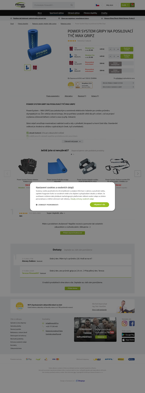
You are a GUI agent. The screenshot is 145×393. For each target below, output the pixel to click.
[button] (47, 205)
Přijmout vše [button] (99, 205)
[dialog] (72, 196)
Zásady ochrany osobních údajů (82, 199)
